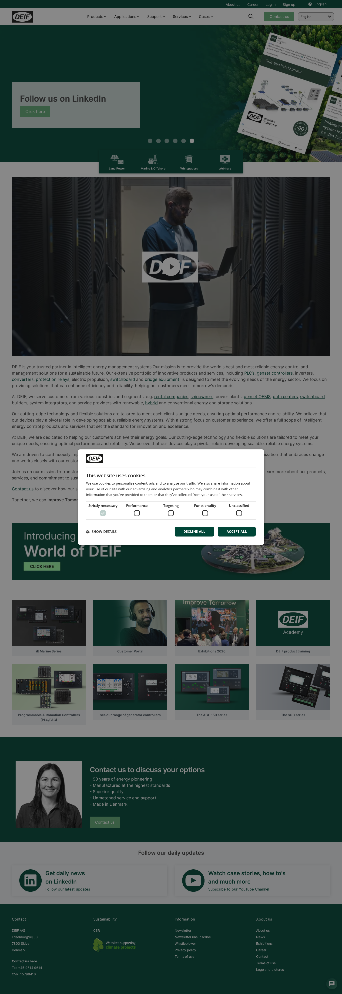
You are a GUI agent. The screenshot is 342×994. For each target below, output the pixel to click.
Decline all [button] (194, 531)
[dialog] (171, 497)
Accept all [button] (237, 531)
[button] (101, 531)
